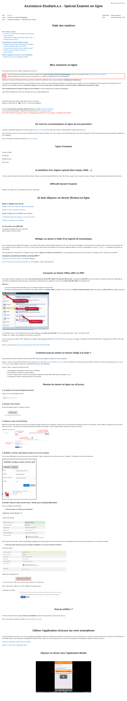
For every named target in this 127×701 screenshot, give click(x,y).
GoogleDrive (95, 247)
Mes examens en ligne (8, 31)
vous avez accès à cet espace (97, 74)
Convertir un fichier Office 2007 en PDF (15, 46)
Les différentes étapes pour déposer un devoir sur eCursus (18, 217)
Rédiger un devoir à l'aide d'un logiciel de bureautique (18, 44)
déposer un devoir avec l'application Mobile (16, 57)
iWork (101, 247)
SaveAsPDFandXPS (59, 339)
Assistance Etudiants (47, 109)
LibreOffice (63, 245)
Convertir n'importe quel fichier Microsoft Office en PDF (17, 262)
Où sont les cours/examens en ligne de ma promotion (19, 33)
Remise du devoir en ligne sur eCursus (15, 50)
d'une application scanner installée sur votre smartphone (53, 362)
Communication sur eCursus (33, 619)
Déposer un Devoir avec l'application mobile (14, 645)
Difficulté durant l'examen (11, 39)
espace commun (39, 130)
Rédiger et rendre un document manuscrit (13, 209)
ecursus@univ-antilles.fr (45, 111)
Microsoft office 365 (26, 247)
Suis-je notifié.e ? (8, 52)
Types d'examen (8, 35)
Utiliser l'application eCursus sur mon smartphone (17, 55)
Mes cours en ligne (31, 138)
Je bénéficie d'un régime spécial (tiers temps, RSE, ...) (19, 37)
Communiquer (41, 85)
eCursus (9, 15)
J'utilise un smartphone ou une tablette (13, 220)
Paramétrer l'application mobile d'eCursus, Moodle (16, 641)
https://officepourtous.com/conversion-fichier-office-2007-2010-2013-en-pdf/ (28, 345)
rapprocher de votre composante (59, 76)
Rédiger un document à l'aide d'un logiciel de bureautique (18, 206)
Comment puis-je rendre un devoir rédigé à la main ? (18, 48)
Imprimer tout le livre (119, 3)
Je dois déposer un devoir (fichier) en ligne (15, 42)
